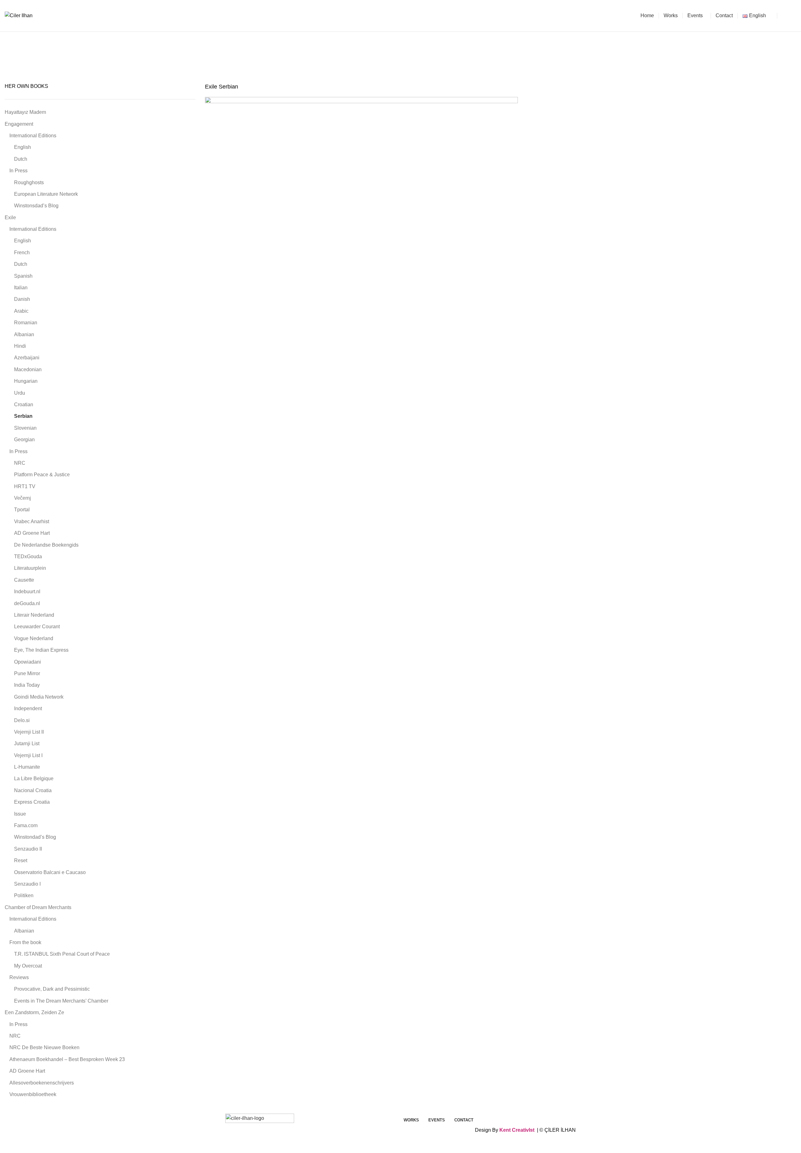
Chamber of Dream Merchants (38, 907)
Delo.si (22, 720)
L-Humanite (27, 767)
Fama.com (26, 825)
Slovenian (25, 428)
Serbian (23, 416)
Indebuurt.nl (27, 591)
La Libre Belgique (34, 778)
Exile (391, 60)
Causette (24, 580)
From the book (25, 942)
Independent (28, 708)
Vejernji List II (29, 732)
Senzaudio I (27, 884)
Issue (20, 814)
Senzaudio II (28, 849)
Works (355, 60)
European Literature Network (46, 194)
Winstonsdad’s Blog (36, 205)
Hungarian (26, 381)
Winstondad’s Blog (35, 837)
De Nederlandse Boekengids (46, 545)
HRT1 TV (24, 486)
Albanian (24, 334)
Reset (20, 860)
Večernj (22, 498)
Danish (22, 299)
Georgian (24, 439)
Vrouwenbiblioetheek (32, 1094)
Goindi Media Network (39, 697)
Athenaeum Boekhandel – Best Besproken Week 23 (67, 1059)
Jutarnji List (26, 743)
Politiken (23, 895)
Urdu (19, 393)
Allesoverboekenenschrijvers (41, 1082)
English (22, 147)
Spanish (23, 276)
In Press (18, 170)
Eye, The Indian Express (41, 650)
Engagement (19, 124)
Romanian (25, 322)
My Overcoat (28, 965)
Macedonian (28, 369)
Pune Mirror (27, 673)
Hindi (20, 346)
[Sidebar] (8, 1145)
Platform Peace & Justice (42, 474)
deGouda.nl (27, 603)
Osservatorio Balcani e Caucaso (50, 872)
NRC (19, 463)
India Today (27, 685)
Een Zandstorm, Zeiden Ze (34, 1012)
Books (374, 60)
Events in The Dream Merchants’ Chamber (61, 1001)
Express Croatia (32, 802)
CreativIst (523, 1130)
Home (337, 60)
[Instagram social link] (792, 16)
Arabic (21, 311)
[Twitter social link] (785, 16)
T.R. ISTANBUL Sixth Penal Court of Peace (62, 954)
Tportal (22, 509)
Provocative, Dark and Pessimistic (52, 989)
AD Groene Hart (32, 533)
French (22, 252)
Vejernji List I (28, 755)
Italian (21, 287)
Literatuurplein (30, 568)
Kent (505, 1130)
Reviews (19, 977)
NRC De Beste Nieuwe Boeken (44, 1047)
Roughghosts (29, 182)
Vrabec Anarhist (31, 521)
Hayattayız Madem (25, 112)
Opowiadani (27, 662)
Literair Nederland (34, 615)
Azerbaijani (26, 357)
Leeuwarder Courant (37, 626)
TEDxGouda (28, 556)
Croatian (23, 404)
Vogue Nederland (33, 638)
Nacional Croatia (33, 790)
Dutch (20, 159)
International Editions (424, 60)
